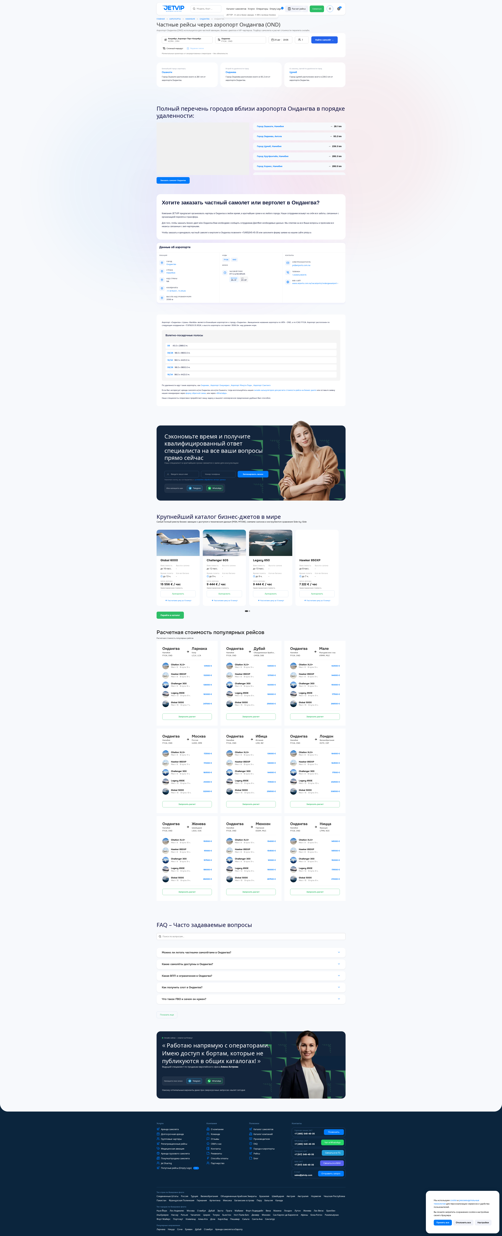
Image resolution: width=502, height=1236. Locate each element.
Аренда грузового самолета (175, 1153)
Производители (262, 1139)
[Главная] (173, 8)
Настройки (483, 1222)
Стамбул (201, 1210)
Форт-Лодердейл (254, 1210)
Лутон (298, 1210)
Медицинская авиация (172, 1148)
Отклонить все (463, 1222)
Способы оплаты (219, 1158)
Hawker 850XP (309, 560)
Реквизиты (216, 1153)
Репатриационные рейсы (174, 1144)
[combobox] (206, 8)
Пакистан (161, 1200)
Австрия (291, 1196)
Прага (229, 1210)
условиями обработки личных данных (210, 480)
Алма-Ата (203, 1219)
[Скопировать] (181, 287)
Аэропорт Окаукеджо (220, 385)
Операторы (262, 8)
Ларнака (161, 1229)
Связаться (316, 9)
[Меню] (330, 9)
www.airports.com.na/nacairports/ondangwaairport (314, 283)
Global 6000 (169, 560)
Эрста (220, 1210)
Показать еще (167, 1014)
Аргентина (214, 1200)
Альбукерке (163, 1215)
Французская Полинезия (181, 1200)
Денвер (255, 1215)
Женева (307, 1210)
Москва (191, 1210)
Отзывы (215, 1139)
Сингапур (270, 1219)
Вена (268, 1210)
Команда (215, 1134)
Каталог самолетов (236, 8)
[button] (280, 40)
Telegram (197, 488)
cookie (453, 1200)
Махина (277, 1210)
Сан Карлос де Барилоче (285, 1215)
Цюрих (206, 1215)
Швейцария (278, 1196)
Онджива (231, 72)
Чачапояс (196, 1215)
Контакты (216, 1148)
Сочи (179, 1229)
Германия (202, 1200)
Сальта (245, 1219)
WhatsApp (216, 488)
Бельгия (268, 1200)
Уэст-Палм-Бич (241, 1215)
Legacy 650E (178, 693)
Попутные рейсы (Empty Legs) (179, 1168)
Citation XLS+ (178, 664)
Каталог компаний (263, 1134)
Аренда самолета (170, 1129)
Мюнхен (266, 1215)
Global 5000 (177, 702)
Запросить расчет (187, 716)
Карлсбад (223, 1219)
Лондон (288, 1210)
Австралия (303, 1196)
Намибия (190, 19)
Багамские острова (244, 1200)
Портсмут (178, 1219)
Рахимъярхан (332, 1215)
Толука (216, 1215)
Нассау (174, 1215)
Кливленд (191, 1219)
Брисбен (330, 1210)
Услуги (251, 8)
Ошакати (167, 72)
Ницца (171, 1229)
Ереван (188, 1229)
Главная (161, 19)
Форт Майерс (163, 1219)
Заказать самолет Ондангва (173, 180)
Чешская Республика (334, 1196)
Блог (256, 1158)
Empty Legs (276, 8)
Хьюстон (226, 1215)
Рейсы (257, 1153)
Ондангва (204, 19)
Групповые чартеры (171, 1139)
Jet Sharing (166, 1163)
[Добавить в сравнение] (199, 575)
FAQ (256, 1144)
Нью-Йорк (162, 1210)
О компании (217, 1129)
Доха (212, 1219)
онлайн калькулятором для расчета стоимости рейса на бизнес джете (285, 390)
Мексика (227, 1200)
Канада (279, 1200)
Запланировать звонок (253, 474)
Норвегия (316, 1196)
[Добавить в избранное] (199, 567)
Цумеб (293, 72)
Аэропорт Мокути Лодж (241, 385)
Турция (194, 1196)
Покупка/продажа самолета (175, 1158)
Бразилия (264, 1196)
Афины (304, 1215)
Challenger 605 (217, 560)
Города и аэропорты (264, 1148)
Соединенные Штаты (167, 1196)
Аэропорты (175, 19)
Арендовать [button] (178, 593)
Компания (211, 1123)
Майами (239, 1210)
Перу (259, 1200)
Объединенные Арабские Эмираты (239, 1196)
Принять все (442, 1222)
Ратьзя (184, 1215)
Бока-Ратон (316, 1215)
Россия (184, 1196)
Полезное (254, 1123)
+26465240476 (299, 274)
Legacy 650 (261, 560)
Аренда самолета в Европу (229, 1229)
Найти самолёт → (324, 39)
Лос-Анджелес (177, 1210)
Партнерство (217, 1163)
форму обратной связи (196, 393)
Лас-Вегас (319, 1210)
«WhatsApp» (221, 393)
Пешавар (235, 1219)
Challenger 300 (179, 683)
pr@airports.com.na (301, 265)
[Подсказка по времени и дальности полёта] (162, 576)
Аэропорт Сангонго (261, 385)
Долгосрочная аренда (172, 1134)
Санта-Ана (257, 1219)
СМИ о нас (216, 1144)
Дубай (211, 1210)
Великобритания (209, 1196)
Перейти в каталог (170, 615)
